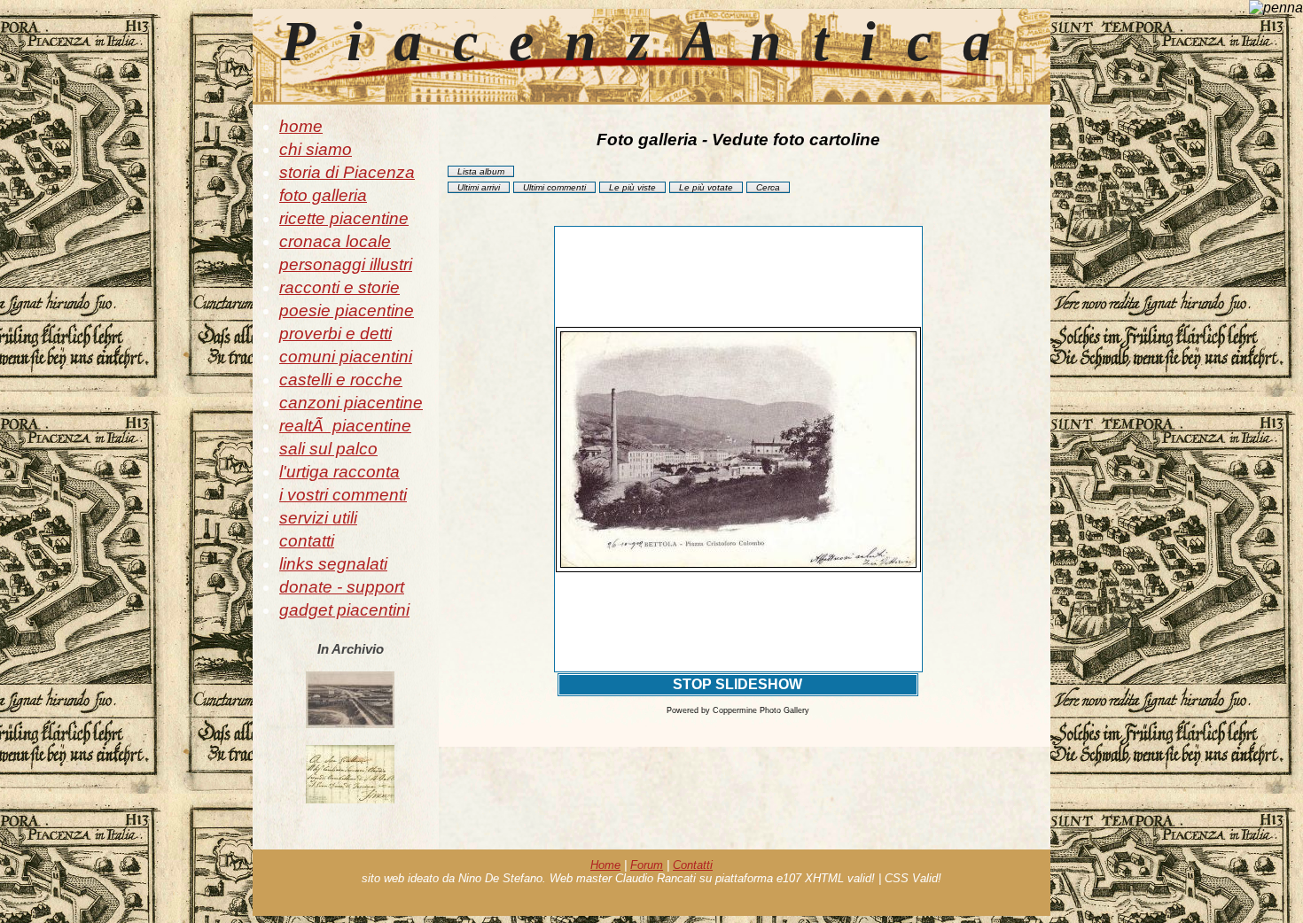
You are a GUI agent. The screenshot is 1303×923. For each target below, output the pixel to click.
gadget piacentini (344, 610)
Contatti (693, 865)
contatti (306, 540)
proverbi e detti (335, 333)
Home (605, 865)
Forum (646, 865)
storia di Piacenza (347, 172)
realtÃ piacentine (345, 425)
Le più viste (632, 187)
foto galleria (323, 195)
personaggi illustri (345, 264)
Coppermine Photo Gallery (761, 710)
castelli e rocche (340, 379)
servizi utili (318, 517)
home (301, 126)
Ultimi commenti (554, 187)
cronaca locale (335, 241)
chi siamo (315, 149)
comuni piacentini (345, 356)
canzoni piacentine (351, 402)
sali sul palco (328, 448)
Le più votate (706, 187)
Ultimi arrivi (478, 187)
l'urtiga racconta (339, 471)
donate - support (341, 587)
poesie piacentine (346, 310)
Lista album (480, 171)
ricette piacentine (344, 218)
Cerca (768, 187)
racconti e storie (339, 287)
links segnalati (333, 564)
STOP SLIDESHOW (737, 684)
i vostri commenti (343, 494)
